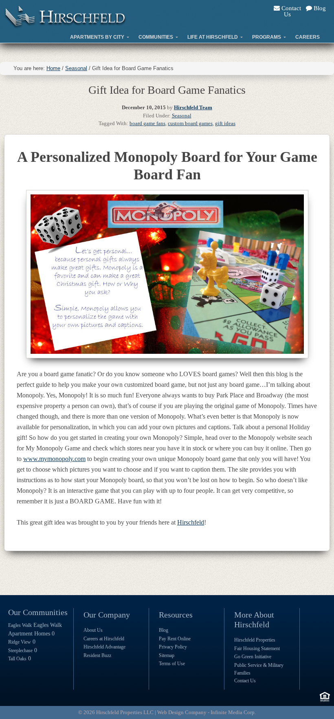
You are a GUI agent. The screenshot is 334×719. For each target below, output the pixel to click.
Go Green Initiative (252, 656)
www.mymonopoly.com (54, 458)
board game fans (147, 123)
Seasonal (181, 115)
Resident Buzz (97, 655)
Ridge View (19, 642)
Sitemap (166, 655)
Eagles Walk (20, 625)
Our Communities (38, 612)
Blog (319, 8)
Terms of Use (172, 663)
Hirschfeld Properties (254, 640)
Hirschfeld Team (193, 107)
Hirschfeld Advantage (104, 647)
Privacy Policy (173, 647)
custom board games (190, 123)
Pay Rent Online (175, 639)
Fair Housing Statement (257, 648)
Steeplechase (20, 650)
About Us (93, 630)
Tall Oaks (17, 659)
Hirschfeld (190, 522)
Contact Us (290, 11)
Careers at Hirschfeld (104, 639)
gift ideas (225, 123)
